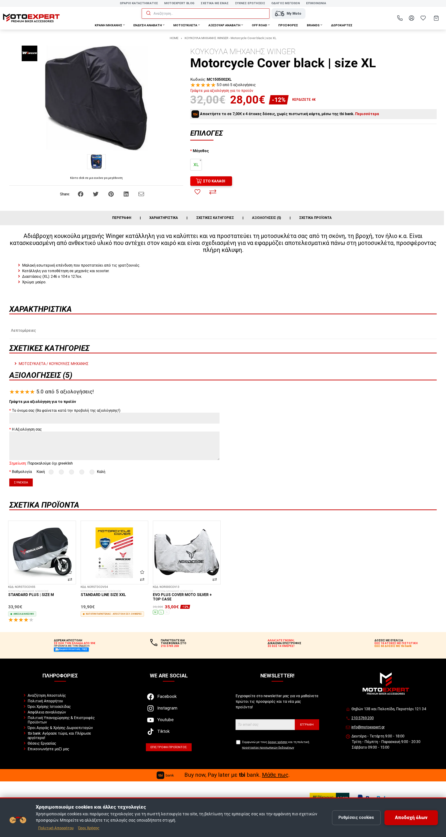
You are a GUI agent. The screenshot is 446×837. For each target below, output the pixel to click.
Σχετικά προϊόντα (315, 218)
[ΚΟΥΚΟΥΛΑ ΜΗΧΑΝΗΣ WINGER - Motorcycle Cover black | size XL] (96, 98)
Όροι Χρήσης (88, 828)
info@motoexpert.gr (368, 727)
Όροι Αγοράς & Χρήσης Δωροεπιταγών (60, 728)
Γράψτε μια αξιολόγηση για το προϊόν (221, 90)
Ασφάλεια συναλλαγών (47, 712)
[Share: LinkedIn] (126, 194)
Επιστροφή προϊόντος (169, 747)
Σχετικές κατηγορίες (215, 218)
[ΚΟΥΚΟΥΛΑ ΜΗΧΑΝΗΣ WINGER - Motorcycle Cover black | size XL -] (96, 161)
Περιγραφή (121, 218)
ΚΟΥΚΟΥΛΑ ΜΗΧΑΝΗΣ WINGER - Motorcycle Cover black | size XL (230, 38)
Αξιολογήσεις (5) (266, 218)
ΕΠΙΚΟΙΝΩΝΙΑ (316, 3)
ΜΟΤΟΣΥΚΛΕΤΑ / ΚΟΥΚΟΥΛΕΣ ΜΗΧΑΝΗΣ (54, 364)
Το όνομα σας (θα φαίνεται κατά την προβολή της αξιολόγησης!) (66, 410)
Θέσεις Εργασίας (42, 743)
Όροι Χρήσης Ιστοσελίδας (49, 706)
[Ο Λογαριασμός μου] (411, 18)
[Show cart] (436, 18)
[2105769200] (400, 18)
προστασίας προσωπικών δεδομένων (268, 747)
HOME (174, 38)
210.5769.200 (362, 718)
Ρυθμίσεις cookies (356, 817)
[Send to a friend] (141, 194)
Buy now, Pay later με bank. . (237, 775)
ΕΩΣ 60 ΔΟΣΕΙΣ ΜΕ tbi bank (393, 646)
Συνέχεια (21, 482)
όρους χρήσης (278, 742)
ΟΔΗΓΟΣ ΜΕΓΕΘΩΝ (285, 3)
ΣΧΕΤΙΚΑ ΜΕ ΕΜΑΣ (215, 3)
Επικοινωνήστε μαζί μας (48, 749)
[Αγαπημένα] (423, 18)
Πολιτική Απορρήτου (45, 701)
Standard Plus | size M (31, 593)
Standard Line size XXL (103, 593)
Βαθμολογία (22, 471)
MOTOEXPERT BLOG (179, 3)
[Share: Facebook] (81, 194)
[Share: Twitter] (96, 194)
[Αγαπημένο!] (197, 192)
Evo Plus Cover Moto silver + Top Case (182, 595)
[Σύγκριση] (213, 192)
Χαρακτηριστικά (163, 218)
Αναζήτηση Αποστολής (47, 695)
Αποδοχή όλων (411, 817)
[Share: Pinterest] (111, 194)
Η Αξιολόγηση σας (27, 429)
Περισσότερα (367, 113)
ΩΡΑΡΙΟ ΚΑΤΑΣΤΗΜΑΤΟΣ (139, 3)
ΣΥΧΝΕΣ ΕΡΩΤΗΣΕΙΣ (250, 3)
